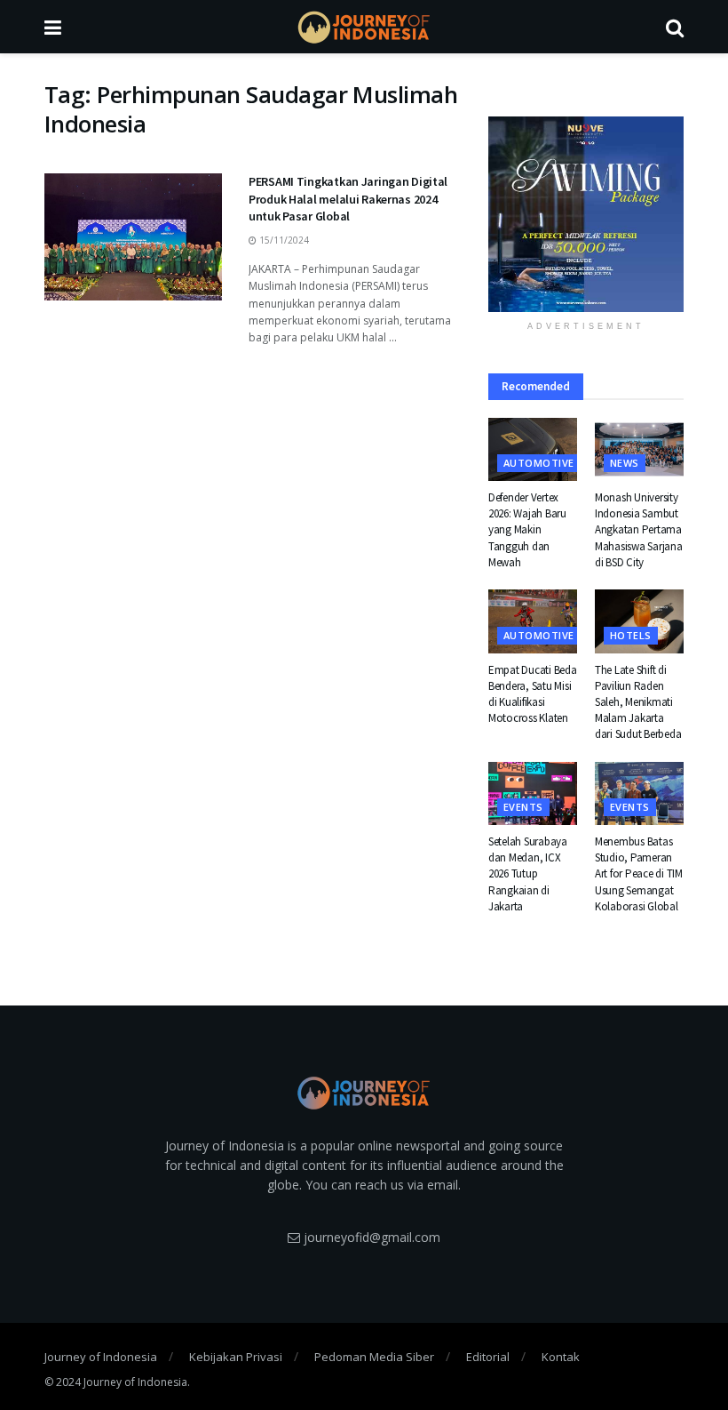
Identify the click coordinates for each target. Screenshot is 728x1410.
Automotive (538, 462)
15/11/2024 (283, 240)
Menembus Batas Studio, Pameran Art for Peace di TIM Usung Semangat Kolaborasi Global (639, 874)
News (624, 462)
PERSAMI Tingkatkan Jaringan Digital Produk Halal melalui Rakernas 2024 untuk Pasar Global (348, 198)
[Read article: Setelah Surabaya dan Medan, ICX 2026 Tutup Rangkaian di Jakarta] (532, 794)
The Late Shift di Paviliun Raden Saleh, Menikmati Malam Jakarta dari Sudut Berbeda (638, 702)
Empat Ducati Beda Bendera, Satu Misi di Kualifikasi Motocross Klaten (532, 694)
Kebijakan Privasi (235, 1357)
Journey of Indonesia (100, 1357)
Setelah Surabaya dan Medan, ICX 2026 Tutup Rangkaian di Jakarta (527, 874)
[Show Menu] (52, 26)
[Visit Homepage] (364, 27)
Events (523, 806)
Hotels (631, 635)
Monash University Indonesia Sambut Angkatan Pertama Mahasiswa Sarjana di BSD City (639, 530)
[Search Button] (675, 26)
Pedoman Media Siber (374, 1357)
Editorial (488, 1357)
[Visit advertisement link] (586, 214)
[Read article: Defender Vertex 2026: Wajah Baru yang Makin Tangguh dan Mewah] (532, 450)
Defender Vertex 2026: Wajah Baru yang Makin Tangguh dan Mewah (527, 530)
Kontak (561, 1357)
